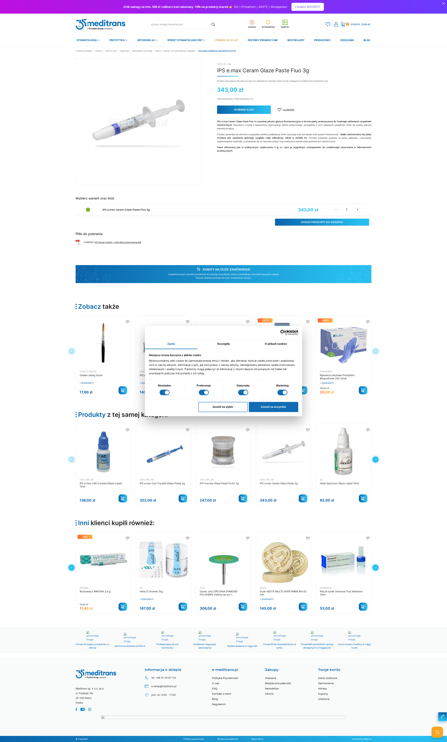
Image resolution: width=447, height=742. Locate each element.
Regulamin (219, 704)
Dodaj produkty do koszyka (322, 222)
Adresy (322, 688)
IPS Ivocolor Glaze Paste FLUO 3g (219, 483)
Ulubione (324, 699)
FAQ (214, 688)
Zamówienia (326, 683)
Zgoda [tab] (171, 343)
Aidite (263, 588)
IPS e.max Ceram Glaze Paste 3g (279, 483)
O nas (215, 683)
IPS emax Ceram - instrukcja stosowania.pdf (118, 242)
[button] (375, 459)
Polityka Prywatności (225, 678)
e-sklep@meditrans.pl (163, 686)
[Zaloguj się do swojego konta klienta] (336, 24)
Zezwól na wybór (222, 406)
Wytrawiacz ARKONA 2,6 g (95, 591)
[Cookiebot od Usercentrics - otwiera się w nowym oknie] (283, 332)
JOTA (202, 588)
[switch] (204, 392)
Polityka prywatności (194, 739)
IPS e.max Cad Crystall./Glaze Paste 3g (162, 483)
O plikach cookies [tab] (276, 343)
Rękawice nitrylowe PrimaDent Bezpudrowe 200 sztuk (337, 377)
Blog (215, 699)
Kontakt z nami (221, 693)
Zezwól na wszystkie (273, 406)
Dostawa (270, 678)
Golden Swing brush (91, 375)
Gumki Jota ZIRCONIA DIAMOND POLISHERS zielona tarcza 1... (218, 593)
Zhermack (326, 588)
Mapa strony (257, 739)
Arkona (84, 588)
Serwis (269, 693)
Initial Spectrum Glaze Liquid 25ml (339, 483)
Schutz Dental (88, 371)
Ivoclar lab (224, 64)
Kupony (323, 693)
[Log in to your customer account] (328, 24)
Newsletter (272, 688)
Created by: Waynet (361, 739)
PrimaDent (326, 371)
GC (321, 479)
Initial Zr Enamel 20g (151, 591)
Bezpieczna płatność (278, 683)
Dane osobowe (327, 678)
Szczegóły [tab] (223, 343)
